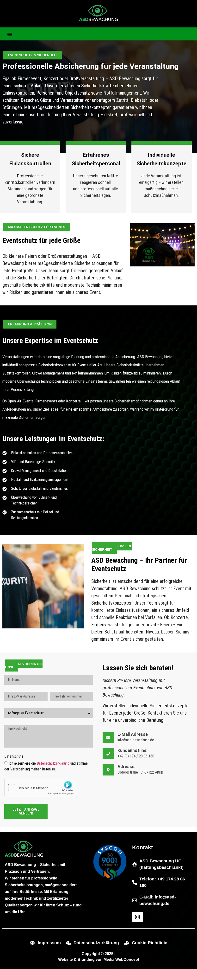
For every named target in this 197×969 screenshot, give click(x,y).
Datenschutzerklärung (53, 763)
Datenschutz (13, 757)
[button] (10, 35)
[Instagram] (137, 917)
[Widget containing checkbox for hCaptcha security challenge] (40, 788)
